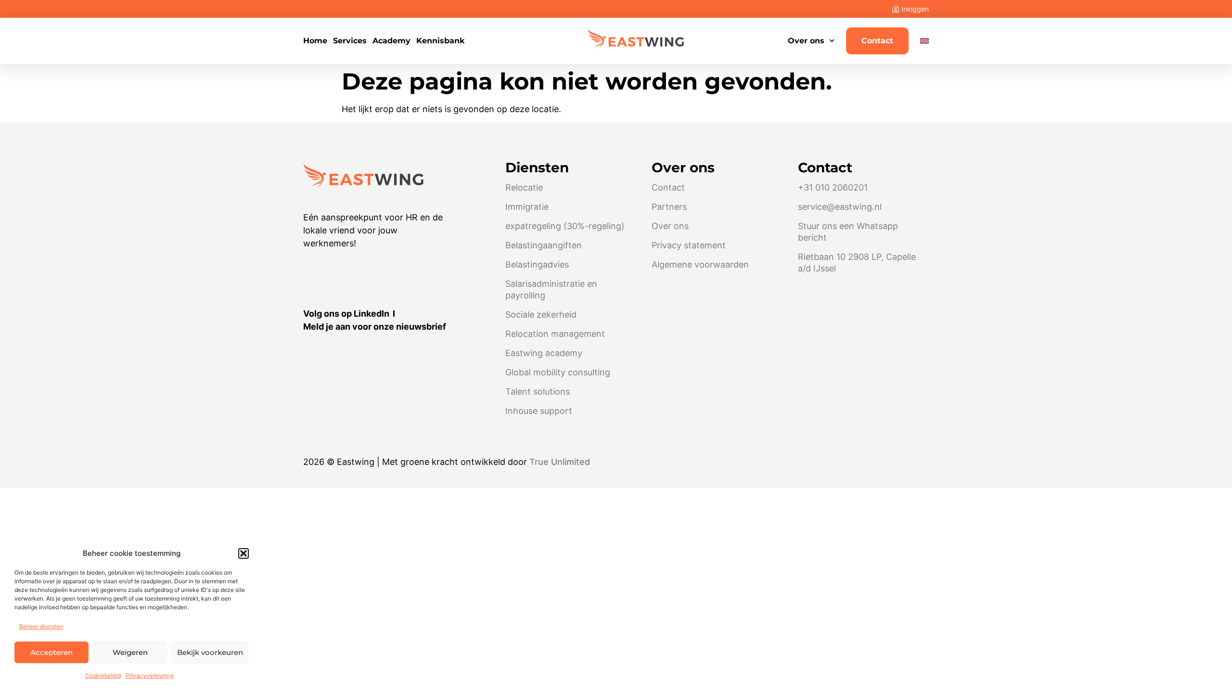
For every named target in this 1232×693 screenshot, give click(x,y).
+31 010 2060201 (833, 187)
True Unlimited (559, 462)
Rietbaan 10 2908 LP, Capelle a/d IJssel (857, 262)
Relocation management (555, 334)
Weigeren (130, 652)
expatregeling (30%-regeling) (565, 226)
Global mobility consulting (557, 372)
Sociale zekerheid (541, 314)
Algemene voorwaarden (700, 264)
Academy (391, 41)
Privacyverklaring (149, 675)
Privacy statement (689, 245)
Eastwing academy (543, 353)
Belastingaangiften (543, 245)
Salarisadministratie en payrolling (551, 289)
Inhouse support (538, 411)
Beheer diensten (41, 626)
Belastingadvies (537, 264)
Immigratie (527, 207)
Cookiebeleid (103, 675)
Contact (877, 40)
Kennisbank (440, 41)
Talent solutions (537, 391)
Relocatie (524, 187)
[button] (243, 553)
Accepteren (51, 652)
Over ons (806, 40)
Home (315, 41)
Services (350, 41)
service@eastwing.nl (840, 207)
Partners (669, 207)
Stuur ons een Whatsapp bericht (848, 232)
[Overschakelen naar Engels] (924, 40)
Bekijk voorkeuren (210, 652)
